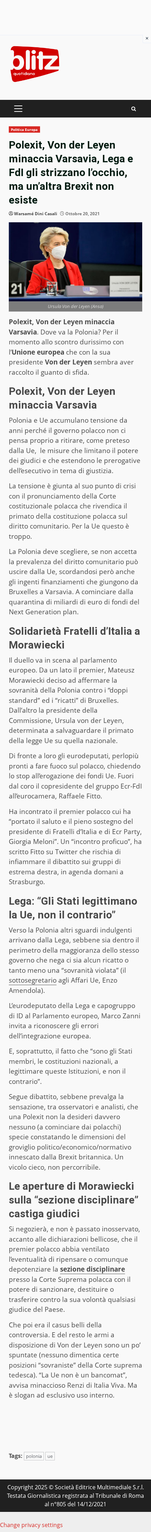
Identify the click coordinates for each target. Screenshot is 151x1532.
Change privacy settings (31, 1525)
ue (50, 1456)
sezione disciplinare (92, 1269)
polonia (34, 1456)
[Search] (133, 109)
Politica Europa (24, 129)
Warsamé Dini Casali (35, 214)
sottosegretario (33, 980)
